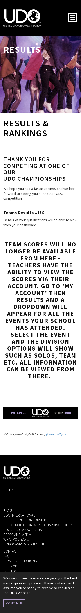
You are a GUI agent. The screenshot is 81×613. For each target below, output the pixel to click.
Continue (14, 603)
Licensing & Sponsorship (24, 520)
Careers (10, 570)
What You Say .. (16, 539)
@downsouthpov (55, 434)
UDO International (19, 515)
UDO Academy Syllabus (22, 529)
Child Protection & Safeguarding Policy (37, 525)
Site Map (10, 565)
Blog (7, 510)
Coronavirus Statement (23, 544)
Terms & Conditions (20, 561)
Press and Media (17, 534)
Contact (10, 551)
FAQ (6, 556)
